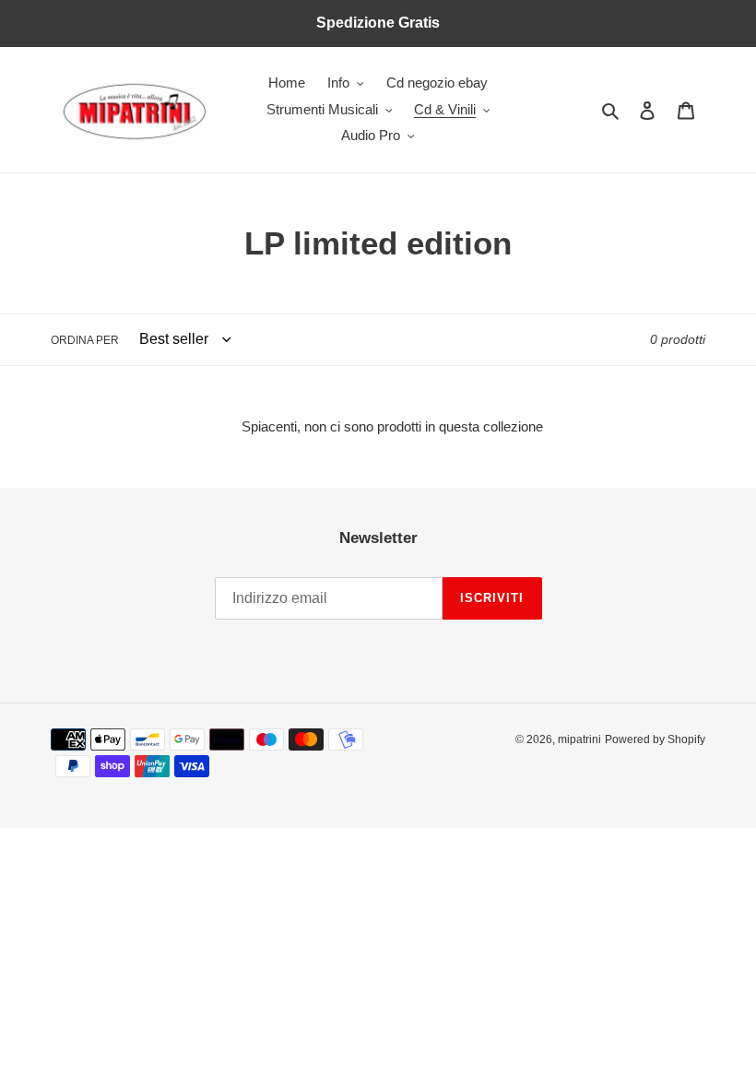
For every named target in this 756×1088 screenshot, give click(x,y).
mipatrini (579, 739)
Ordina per (85, 340)
